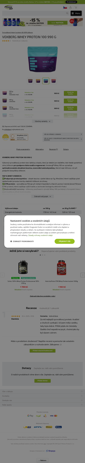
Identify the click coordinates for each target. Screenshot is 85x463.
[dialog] (42, 231)
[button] (22, 241)
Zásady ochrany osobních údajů (40, 235)
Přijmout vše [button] (65, 241)
